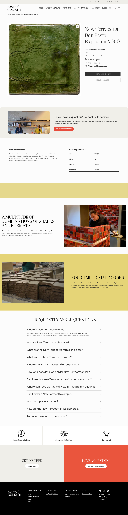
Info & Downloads (91, 2)
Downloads (67, 496)
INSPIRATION (67, 8)
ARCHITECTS (96, 8)
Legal (29, 499)
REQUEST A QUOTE (102, 80)
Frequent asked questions (71, 494)
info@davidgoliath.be (52, 494)
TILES (41, 8)
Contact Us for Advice (64, 129)
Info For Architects (33, 496)
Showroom (101, 2)
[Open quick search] (110, 8)
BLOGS (104, 8)
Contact (109, 2)
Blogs (29, 501)
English (117, 2)
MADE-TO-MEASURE (53, 8)
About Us (30, 494)
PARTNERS (84, 8)
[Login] (114, 8)
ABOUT (76, 8)
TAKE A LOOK (32, 466)
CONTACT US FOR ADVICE (96, 466)
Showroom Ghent (87, 494)
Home (9, 14)
